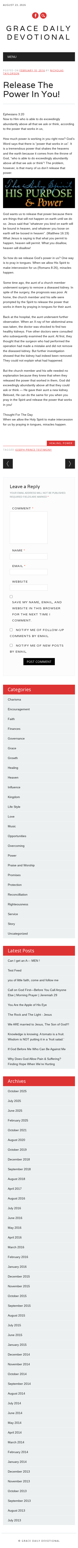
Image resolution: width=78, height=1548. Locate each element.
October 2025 (17, 1091)
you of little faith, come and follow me (33, 980)
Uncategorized (18, 933)
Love (11, 816)
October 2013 (17, 1491)
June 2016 (15, 1218)
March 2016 (16, 1247)
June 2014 (15, 1413)
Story (11, 924)
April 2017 (15, 1188)
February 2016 (18, 1257)
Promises (14, 875)
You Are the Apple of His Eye (27, 1005)
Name (18, 550)
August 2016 (16, 1198)
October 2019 (17, 1149)
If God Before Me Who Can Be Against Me (37, 1049)
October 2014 (17, 1374)
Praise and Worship (21, 865)
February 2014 (18, 1452)
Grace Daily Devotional (39, 32)
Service (13, 914)
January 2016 (17, 1266)
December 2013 (19, 1471)
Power (67, 443)
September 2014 (19, 1383)
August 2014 (16, 1393)
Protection (15, 884)
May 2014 (14, 1422)
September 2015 (19, 1305)
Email (19, 566)
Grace (12, 748)
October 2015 (17, 1296)
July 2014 (14, 1403)
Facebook (35, 15)
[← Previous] (8, 464)
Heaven (13, 777)
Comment (23, 508)
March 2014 (16, 1442)
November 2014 (19, 1364)
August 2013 (16, 1510)
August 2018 (16, 1179)
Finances (14, 728)
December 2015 (19, 1276)
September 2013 (19, 1500)
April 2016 (15, 1237)
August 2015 (16, 1315)
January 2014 (17, 1461)
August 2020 (16, 1140)
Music (12, 826)
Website (20, 581)
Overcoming (16, 845)
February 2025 (18, 1120)
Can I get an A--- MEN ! (24, 960)
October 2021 (17, 1130)
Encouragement (19, 709)
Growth (13, 758)
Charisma (14, 699)
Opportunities (17, 836)
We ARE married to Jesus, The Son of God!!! (38, 1024)
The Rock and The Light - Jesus (30, 1014)
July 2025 (14, 1101)
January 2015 (17, 1344)
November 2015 (19, 1286)
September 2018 (19, 1169)
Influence (14, 787)
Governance (16, 738)
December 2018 (19, 1159)
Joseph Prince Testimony (33, 449)
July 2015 (14, 1325)
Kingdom (14, 797)
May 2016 (14, 1227)
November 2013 (19, 1481)
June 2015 (15, 1335)
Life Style (14, 806)
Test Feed (14, 970)
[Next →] (70, 464)
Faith (11, 719)
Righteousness (18, 904)
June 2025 (15, 1110)
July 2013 (14, 1520)
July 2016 (14, 1208)
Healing (55, 443)
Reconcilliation (18, 894)
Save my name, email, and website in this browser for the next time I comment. (37, 611)
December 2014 (19, 1354)
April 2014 (15, 1432)
